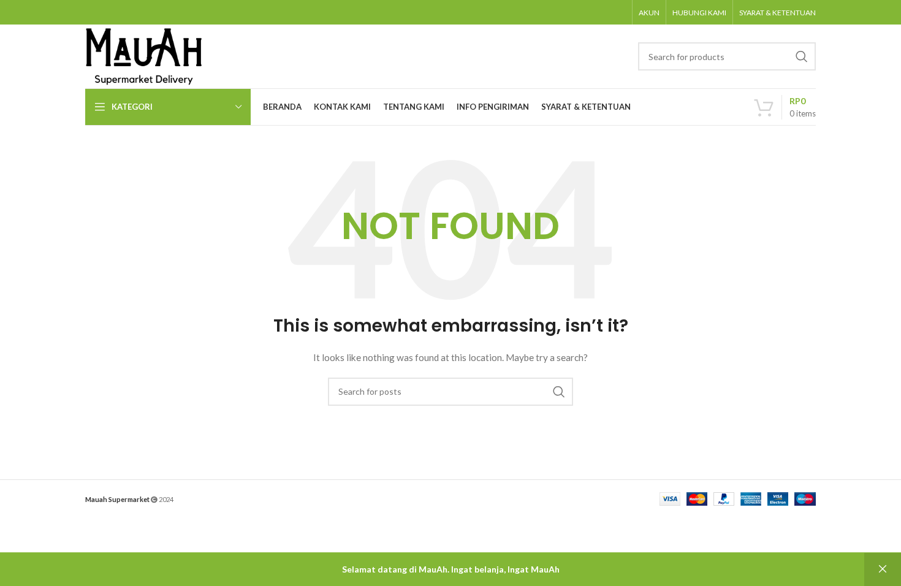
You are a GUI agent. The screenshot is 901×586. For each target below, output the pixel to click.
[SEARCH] (802, 56)
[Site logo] (144, 55)
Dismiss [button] (882, 569)
